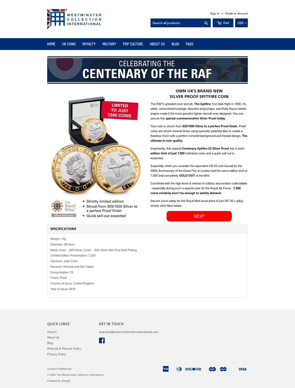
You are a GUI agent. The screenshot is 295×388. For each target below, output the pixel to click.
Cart (226, 22)
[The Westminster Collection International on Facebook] (102, 341)
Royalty (89, 44)
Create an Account (236, 13)
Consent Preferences (59, 369)
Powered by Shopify (58, 381)
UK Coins (69, 44)
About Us (157, 44)
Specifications (63, 229)
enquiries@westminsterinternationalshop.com (129, 332)
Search (52, 332)
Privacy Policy (56, 354)
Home (51, 44)
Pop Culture (133, 44)
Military (109, 44)
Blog (175, 44)
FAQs (189, 44)
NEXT (199, 216)
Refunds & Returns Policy (64, 348)
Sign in (214, 13)
